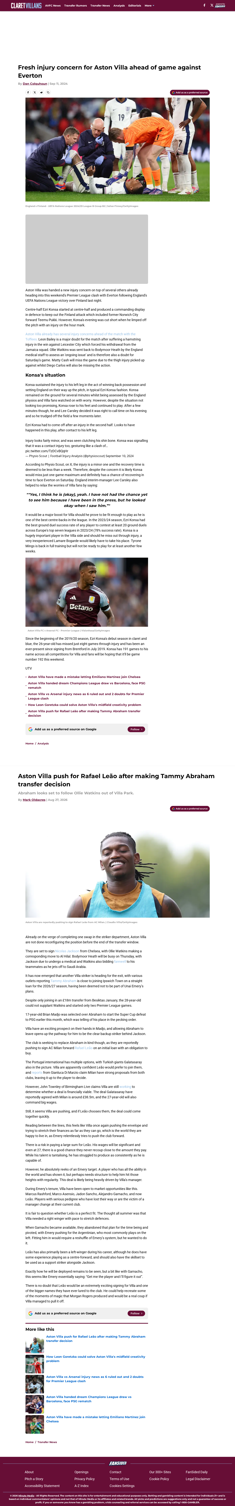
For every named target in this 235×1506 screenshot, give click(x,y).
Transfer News (100, 5)
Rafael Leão (84, 1048)
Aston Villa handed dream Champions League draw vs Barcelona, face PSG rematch (86, 685)
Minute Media (26, 1495)
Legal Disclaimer (198, 1479)
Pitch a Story (34, 1479)
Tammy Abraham (63, 981)
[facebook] (204, 5)
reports (37, 1072)
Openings (81, 1472)
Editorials (134, 5)
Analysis (119, 5)
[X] (211, 5)
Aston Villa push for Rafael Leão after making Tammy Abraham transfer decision (84, 713)
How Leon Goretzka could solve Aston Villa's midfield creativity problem (84, 705)
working (125, 1087)
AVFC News (53, 5)
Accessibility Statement (42, 1486)
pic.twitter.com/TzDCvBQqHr (46, 451)
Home (29, 743)
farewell (120, 961)
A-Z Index (81, 1486)
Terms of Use (119, 1479)
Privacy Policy (84, 1479)
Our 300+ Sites (160, 1472)
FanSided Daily (197, 1472)
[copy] (48, 92)
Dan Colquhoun (35, 83)
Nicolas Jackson (67, 951)
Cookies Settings (122, 1486)
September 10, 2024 (120, 456)
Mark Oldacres (34, 800)
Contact (115, 1472)
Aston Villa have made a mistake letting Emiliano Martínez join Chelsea (84, 677)
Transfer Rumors (75, 5)
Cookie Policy (159, 1479)
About (29, 1472)
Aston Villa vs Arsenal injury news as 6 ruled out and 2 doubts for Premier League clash (86, 696)
